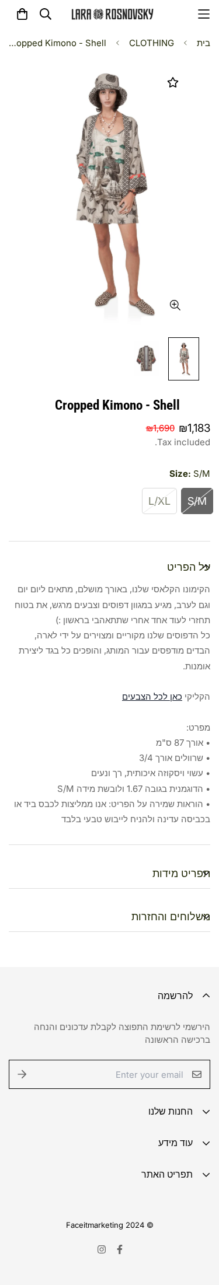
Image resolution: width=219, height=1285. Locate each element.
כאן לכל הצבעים (152, 696)
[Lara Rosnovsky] (112, 14)
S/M (197, 501)
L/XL (159, 501)
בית (203, 42)
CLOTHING (151, 42)
